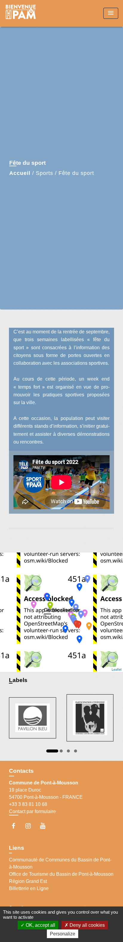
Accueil (19, 173)
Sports (44, 173)
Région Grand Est (28, 881)
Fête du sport (76, 173)
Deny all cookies (86, 925)
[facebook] (16, 825)
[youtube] (45, 825)
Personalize (62, 933)
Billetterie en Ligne (29, 888)
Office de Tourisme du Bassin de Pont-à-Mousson (61, 874)
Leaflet (117, 669)
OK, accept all (39, 925)
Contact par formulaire (32, 811)
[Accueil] (27, 13)
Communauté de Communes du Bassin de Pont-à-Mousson (60, 863)
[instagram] (31, 825)
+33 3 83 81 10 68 (28, 804)
